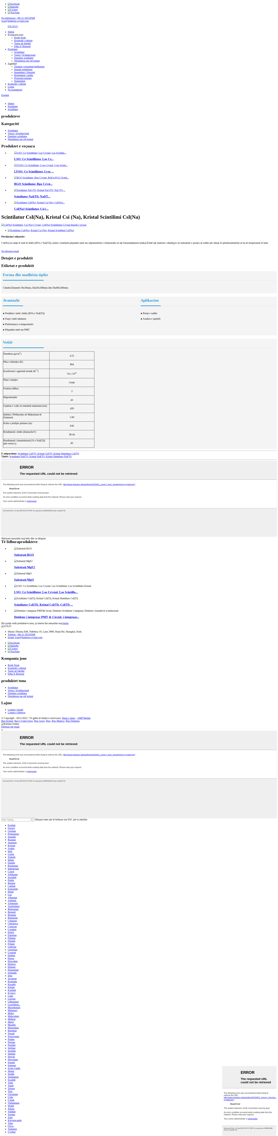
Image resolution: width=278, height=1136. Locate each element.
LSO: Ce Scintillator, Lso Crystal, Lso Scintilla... (46, 592)
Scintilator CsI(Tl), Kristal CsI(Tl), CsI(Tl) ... (43, 604)
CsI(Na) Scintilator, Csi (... (31, 209)
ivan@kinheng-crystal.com (15, 21)
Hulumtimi (19, 81)
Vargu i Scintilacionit (24, 55)
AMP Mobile (84, 718)
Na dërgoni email (10, 251)
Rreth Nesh (20, 37)
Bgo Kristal (7, 721)
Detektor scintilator (23, 58)
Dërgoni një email (10, 726)
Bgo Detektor (72, 721)
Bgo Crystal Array (23, 721)
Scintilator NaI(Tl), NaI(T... (32, 196)
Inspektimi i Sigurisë (24, 72)
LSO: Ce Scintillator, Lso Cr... (34, 159)
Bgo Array (39, 721)
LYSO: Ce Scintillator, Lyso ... (34, 171)
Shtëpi (11, 32)
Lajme (11, 86)
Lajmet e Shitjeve (16, 712)
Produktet (13, 49)
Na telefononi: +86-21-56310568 (18, 18)
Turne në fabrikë (22, 43)
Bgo (48, 721)
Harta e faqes (68, 718)
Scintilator (19, 52)
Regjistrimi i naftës (23, 75)
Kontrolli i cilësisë (23, 40)
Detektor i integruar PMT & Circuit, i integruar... (46, 617)
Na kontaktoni (15, 89)
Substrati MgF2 (24, 567)
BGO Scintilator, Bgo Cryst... (33, 184)
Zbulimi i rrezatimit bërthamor (29, 66)
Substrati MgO (24, 579)
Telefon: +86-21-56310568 (21, 634)
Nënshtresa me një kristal (27, 60)
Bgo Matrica (58, 721)
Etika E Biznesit (22, 46)
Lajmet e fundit (15, 709)
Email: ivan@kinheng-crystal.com (25, 637)
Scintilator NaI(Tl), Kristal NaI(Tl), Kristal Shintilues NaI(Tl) (40, 456)
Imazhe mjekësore (23, 69)
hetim (66, 623)
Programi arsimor (23, 78)
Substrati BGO (24, 555)
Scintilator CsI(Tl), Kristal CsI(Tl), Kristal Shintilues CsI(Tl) (48, 453)
